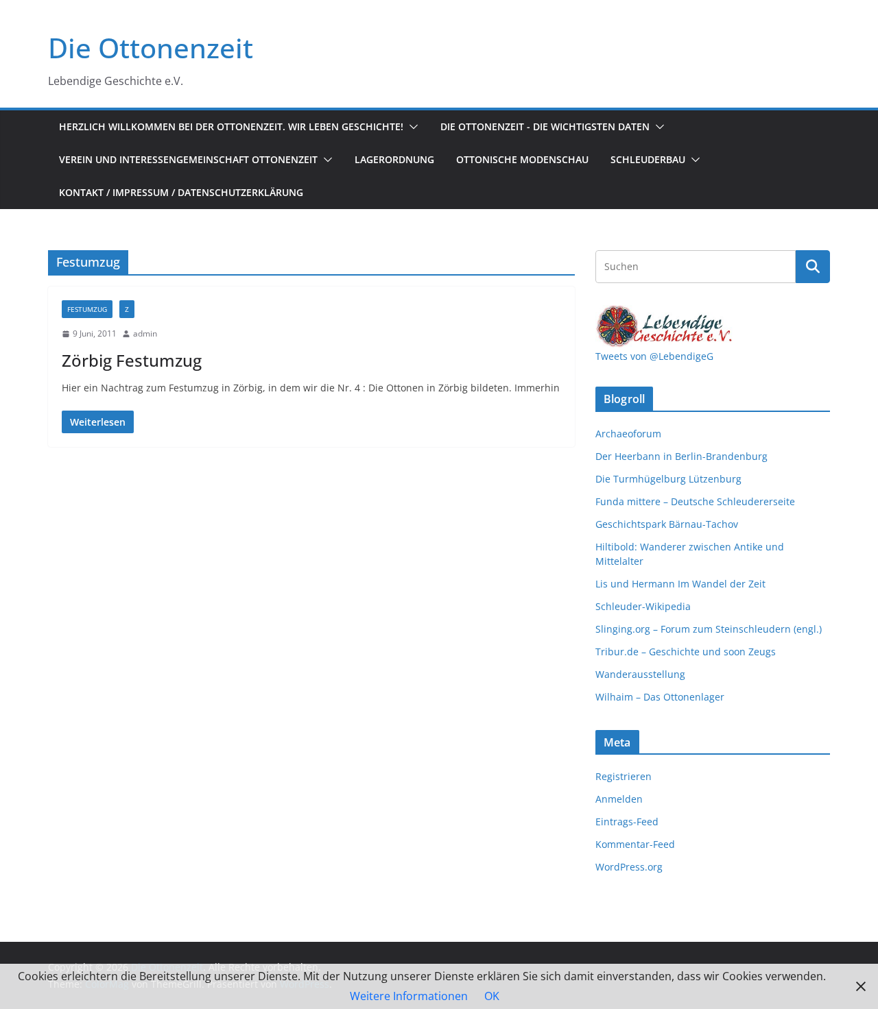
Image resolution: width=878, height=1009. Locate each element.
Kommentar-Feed (635, 844)
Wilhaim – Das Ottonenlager (659, 696)
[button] (410, 126)
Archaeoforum (628, 433)
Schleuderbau (647, 159)
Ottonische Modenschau (522, 159)
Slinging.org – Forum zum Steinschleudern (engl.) (708, 628)
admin (145, 333)
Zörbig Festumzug (132, 360)
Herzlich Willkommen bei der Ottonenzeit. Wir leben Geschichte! (231, 126)
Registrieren (623, 776)
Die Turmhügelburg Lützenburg (668, 478)
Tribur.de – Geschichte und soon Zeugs (685, 651)
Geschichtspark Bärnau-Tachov (666, 524)
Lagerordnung (394, 159)
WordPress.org (629, 866)
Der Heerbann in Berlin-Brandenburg (681, 456)
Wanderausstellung (640, 674)
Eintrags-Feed (626, 821)
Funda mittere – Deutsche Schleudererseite (695, 501)
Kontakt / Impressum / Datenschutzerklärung (181, 192)
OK (491, 996)
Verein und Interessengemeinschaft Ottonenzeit (188, 159)
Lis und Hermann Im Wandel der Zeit (680, 583)
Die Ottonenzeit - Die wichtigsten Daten (545, 126)
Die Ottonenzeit (150, 47)
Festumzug (87, 309)
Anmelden (619, 798)
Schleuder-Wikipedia (643, 606)
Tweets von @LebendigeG (654, 356)
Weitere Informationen (409, 996)
